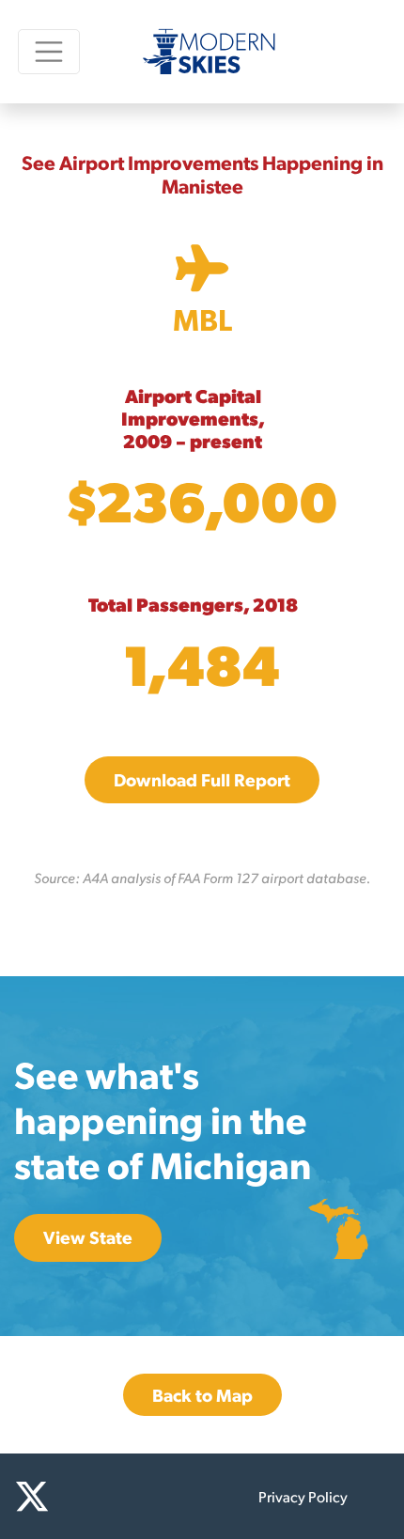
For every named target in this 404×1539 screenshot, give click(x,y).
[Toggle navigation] (49, 51)
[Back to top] (366, 1501)
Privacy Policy (303, 1496)
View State (87, 1237)
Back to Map (202, 1395)
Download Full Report (202, 779)
